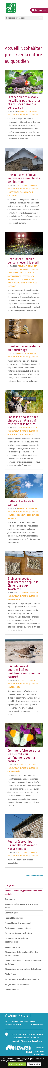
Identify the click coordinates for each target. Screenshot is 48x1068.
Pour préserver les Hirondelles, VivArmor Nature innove (22, 845)
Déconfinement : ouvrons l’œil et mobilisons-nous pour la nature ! (23, 671)
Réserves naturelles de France (31, 1041)
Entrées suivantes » (34, 876)
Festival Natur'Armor (14, 918)
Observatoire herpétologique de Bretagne (23, 969)
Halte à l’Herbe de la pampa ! (20, 503)
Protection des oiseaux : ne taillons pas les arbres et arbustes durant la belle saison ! (24, 102)
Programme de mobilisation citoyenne (22, 979)
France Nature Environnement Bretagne (39, 1054)
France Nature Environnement (18, 923)
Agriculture (10, 899)
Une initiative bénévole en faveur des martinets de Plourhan (23, 178)
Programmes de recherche (17, 984)
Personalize (34, 1064)
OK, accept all (18, 1064)
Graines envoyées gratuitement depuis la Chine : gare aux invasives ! (23, 584)
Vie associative (12, 989)
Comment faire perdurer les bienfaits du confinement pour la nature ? (23, 756)
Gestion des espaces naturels (20, 434)
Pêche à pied (10, 974)
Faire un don (40, 10)
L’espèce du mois (12, 947)
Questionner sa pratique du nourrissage (23, 348)
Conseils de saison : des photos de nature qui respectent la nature (22, 420)
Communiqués (13, 515)
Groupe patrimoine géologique (18, 933)
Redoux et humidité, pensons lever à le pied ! (23, 260)
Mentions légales (37, 1025)
